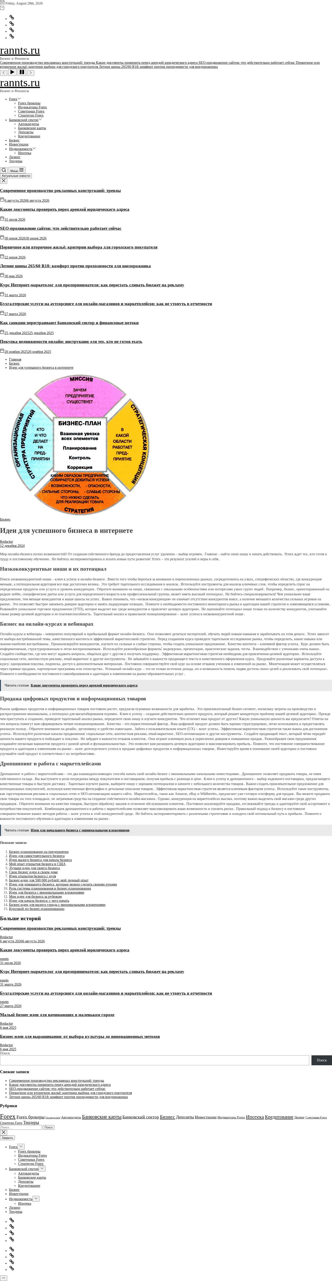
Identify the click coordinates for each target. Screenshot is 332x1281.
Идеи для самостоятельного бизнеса (37, 856)
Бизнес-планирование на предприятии (39, 852)
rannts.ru (20, 50)
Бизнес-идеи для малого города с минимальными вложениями (57, 905)
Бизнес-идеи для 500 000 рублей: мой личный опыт (49, 880)
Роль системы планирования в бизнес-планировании (50, 888)
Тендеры (15, 161)
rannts (4, 959)
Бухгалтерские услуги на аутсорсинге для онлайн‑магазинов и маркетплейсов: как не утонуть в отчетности (106, 303)
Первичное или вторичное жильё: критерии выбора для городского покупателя (78, 247)
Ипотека (24, 153)
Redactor (6, 542)
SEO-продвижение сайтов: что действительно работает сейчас (60, 228)
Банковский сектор (23, 120)
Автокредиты (28, 124)
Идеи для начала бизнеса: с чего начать (39, 901)
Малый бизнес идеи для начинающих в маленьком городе (57, 1014)
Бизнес (14, 140)
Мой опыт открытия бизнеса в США (37, 864)
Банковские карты (32, 128)
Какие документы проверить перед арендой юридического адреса (64, 209)
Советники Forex (31, 111)
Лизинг (15, 157)
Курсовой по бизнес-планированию (36, 909)
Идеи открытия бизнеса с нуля (32, 876)
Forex (13, 99)
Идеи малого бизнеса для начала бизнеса (40, 860)
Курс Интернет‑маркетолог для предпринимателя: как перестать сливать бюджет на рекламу (92, 285)
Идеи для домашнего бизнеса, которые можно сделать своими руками (63, 884)
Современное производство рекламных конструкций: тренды (60, 190)
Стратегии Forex (31, 115)
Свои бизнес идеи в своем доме (33, 872)
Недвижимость (20, 149)
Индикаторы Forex (32, 107)
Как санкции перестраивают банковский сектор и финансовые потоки (69, 322)
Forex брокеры (29, 103)
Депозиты (25, 132)
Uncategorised (52, 1117)
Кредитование (29, 136)
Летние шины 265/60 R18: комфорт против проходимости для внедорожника (75, 265)
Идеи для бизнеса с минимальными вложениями (46, 892)
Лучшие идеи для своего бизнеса (34, 868)
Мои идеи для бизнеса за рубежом (35, 896)
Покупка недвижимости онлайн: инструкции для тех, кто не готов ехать (71, 341)
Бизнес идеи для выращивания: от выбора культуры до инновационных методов (80, 1036)
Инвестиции (18, 144)
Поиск (5, 1053)
